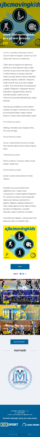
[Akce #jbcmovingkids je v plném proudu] (21, 43)
